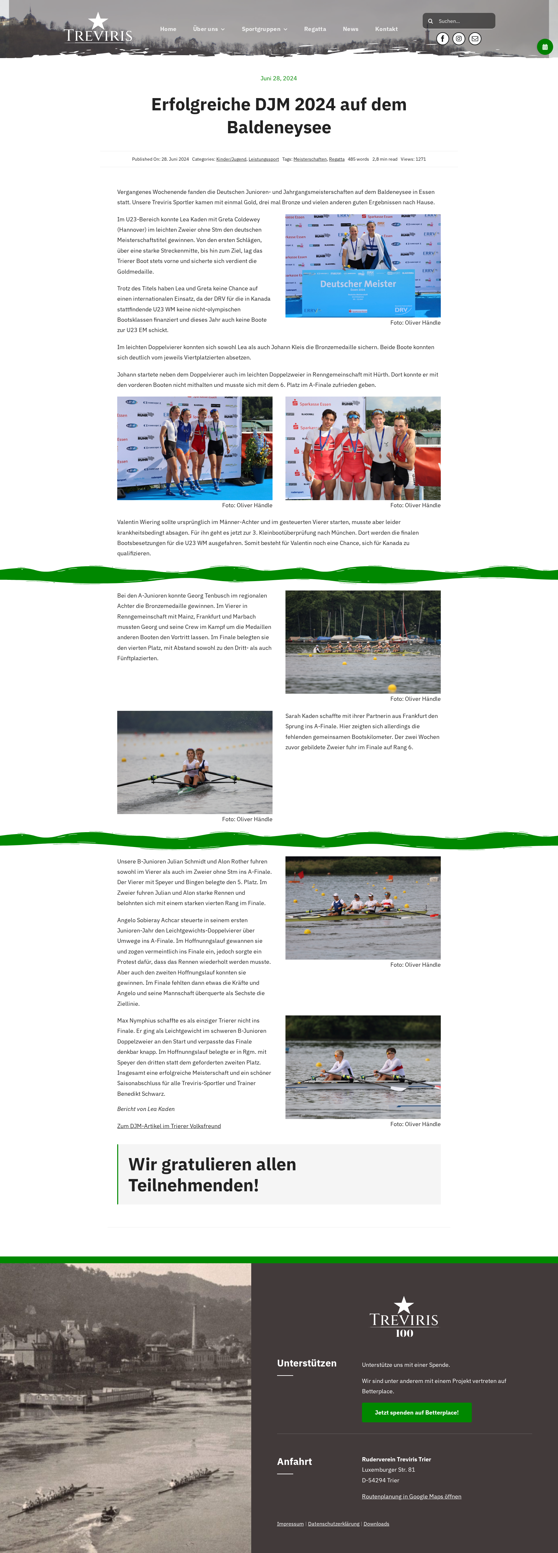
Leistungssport (264, 159)
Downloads (376, 1523)
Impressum (290, 1523)
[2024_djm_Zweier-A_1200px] (195, 713)
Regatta (337, 159)
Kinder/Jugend (231, 159)
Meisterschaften (310, 159)
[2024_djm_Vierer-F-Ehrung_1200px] (195, 399)
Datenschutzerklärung (333, 1523)
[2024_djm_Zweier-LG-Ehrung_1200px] (363, 217)
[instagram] (458, 38)
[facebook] (442, 38)
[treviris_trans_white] (99, 7)
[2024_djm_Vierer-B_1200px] (363, 859)
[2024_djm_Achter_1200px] (363, 593)
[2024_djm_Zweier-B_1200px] (363, 1018)
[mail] (475, 38)
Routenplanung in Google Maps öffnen (411, 1496)
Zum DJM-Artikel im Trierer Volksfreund (169, 1126)
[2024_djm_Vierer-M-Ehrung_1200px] (363, 399)
